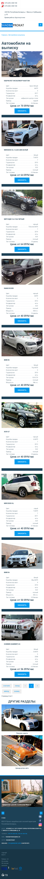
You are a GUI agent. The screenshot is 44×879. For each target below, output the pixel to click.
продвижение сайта (14, 843)
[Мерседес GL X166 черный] (22, 202)
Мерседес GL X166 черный (14, 219)
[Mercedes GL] (22, 487)
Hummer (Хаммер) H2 (12, 644)
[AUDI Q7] (22, 415)
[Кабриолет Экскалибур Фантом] (22, 64)
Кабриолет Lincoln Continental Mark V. (17, 805)
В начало (7, 686)
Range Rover (9, 288)
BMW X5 (7, 360)
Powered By (5, 875)
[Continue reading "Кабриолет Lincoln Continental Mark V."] (22, 793)
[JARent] (13, 25)
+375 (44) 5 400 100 (10, 6)
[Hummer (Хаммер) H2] (22, 627)
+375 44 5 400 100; (22, 833)
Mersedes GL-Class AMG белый (16, 150)
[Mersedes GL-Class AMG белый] (22, 133)
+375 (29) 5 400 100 (10, 3)
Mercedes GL (9, 503)
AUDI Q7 (7, 431)
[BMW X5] (22, 343)
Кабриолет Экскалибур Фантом (17, 81)
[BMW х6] (22, 556)
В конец (16, 691)
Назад (17, 686)
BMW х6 (7, 572)
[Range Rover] (22, 272)
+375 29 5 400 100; (13, 833)
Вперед (6, 691)
